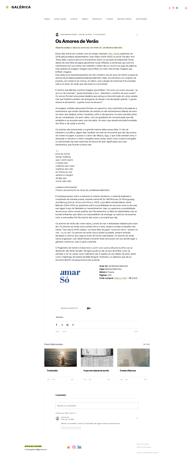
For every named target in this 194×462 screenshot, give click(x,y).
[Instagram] (173, 8)
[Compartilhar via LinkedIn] (67, 325)
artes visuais (60, 19)
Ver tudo (146, 344)
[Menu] (186, 8)
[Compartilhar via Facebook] (56, 325)
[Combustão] (60, 358)
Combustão (52, 370)
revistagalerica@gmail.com (36, 450)
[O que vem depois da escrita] (97, 358)
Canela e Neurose (128, 370)
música (109, 19)
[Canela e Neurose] (133, 358)
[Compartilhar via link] (73, 325)
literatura (97, 19)
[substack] (169, 8)
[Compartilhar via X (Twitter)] (62, 325)
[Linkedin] (177, 8)
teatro (85, 19)
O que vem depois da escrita (96, 370)
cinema (74, 19)
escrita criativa (124, 19)
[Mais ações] (137, 34)
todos (47, 19)
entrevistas (141, 19)
